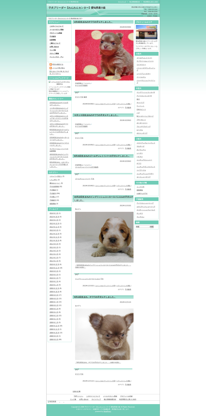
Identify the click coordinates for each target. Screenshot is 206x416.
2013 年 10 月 (54, 217)
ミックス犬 (140, 187)
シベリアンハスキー (144, 74)
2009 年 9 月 (54, 295)
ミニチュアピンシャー (144, 160)
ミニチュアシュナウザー (145, 174)
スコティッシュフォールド (146, 210)
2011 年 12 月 (54, 234)
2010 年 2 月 (54, 281)
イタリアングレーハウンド (146, 143)
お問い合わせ (83, 399)
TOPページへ (78, 396)
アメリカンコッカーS (144, 96)
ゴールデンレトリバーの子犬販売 (86, 167)
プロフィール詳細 (126, 396)
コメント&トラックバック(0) (105, 145)
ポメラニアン (141, 150)
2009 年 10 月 (54, 292)
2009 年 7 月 (54, 302)
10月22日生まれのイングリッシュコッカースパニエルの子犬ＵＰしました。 (59, 157)
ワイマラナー (141, 65)
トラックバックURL (123, 104)
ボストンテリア (142, 133)
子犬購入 (53, 197)
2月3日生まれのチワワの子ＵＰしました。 (93, 22)
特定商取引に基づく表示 (127, 399)
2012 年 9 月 (54, 230)
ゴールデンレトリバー (83, 179)
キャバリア (140, 102)
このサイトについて (93, 396)
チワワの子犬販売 (81, 85)
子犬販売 (128, 107)
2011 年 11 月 (54, 237)
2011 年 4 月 (54, 254)
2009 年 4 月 (54, 312)
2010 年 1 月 (54, 285)
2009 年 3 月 (54, 315)
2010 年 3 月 (54, 278)
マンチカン (140, 217)
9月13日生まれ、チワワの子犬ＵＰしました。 (95, 297)
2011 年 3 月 (54, 258)
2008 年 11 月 (54, 329)
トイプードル (141, 170)
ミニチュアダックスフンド (146, 167)
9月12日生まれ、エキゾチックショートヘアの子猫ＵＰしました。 (59, 164)
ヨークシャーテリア (144, 177)
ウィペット (140, 106)
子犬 (81, 97)
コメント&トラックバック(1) (105, 104)
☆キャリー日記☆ (56, 176)
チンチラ (140, 213)
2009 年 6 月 (54, 305)
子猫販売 (53, 200)
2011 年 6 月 (54, 247)
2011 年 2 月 (54, 261)
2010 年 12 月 (54, 264)
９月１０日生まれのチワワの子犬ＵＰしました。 (96, 115)
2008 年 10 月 (54, 333)
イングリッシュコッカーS (146, 92)
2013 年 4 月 (54, 220)
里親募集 (53, 204)
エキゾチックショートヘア (146, 207)
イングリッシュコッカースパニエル (87, 279)
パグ (138, 113)
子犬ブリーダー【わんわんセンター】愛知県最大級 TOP (65, 18)
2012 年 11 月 (54, 227)
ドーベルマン (141, 77)
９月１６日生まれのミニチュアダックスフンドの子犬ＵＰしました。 (59, 118)
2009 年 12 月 (54, 288)
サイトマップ (96, 399)
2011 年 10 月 (54, 240)
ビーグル (140, 130)
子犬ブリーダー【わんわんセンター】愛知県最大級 (77, 7)
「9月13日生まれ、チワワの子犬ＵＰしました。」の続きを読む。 (98, 362)
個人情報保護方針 (110, 399)
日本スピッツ (141, 109)
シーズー (140, 153)
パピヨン (140, 156)
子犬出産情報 (54, 186)
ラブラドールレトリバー (145, 61)
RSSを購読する (57, 64)
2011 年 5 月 (54, 251)
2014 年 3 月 (54, 213)
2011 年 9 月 (54, 244)
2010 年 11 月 (54, 268)
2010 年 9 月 (54, 271)
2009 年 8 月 (54, 298)
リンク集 (73, 399)
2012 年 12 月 (54, 223)
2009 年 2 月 (54, 319)
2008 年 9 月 (54, 336)
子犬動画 (53, 190)
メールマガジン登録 (110, 396)
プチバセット (141, 120)
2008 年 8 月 (54, 339)
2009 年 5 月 (54, 309)
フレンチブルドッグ (144, 126)
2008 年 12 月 (54, 326)
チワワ (77, 97)
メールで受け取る (58, 68)
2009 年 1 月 (54, 322)
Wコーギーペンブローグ (145, 116)
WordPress (107, 411)
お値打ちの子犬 (142, 193)
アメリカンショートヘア (145, 203)
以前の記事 (76, 391)
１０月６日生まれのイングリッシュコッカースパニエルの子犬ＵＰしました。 (59, 110)
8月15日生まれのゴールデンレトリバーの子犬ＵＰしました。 (102, 156)
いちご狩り (53, 180)
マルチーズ (140, 146)
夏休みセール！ (55, 183)
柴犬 (138, 99)
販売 (85, 97)
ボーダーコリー (142, 123)
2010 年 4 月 (54, 275)
